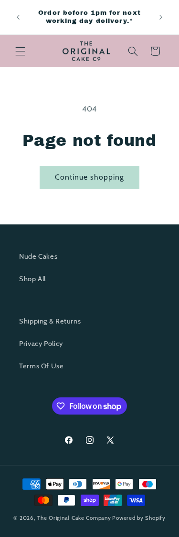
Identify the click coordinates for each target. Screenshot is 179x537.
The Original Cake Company (74, 518)
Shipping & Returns (50, 321)
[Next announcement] (160, 17)
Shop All (32, 278)
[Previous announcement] (18, 17)
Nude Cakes (38, 256)
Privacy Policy (41, 343)
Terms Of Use (41, 366)
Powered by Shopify (138, 518)
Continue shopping (90, 177)
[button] (20, 51)
